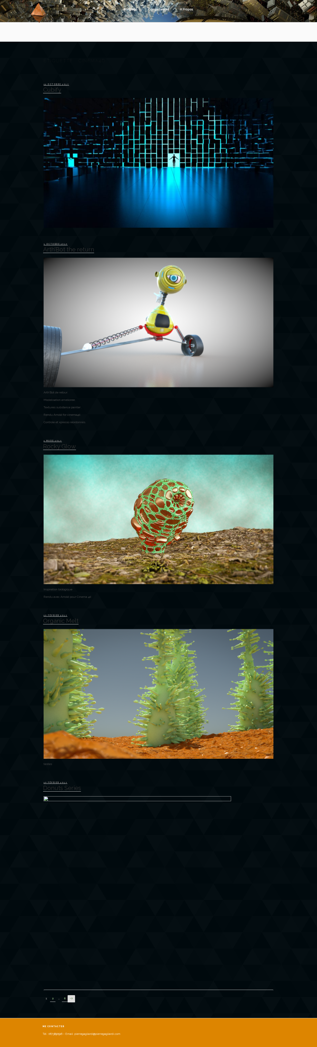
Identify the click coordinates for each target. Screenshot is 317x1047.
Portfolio (130, 9)
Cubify (52, 89)
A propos (186, 9)
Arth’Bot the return (68, 249)
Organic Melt (61, 620)
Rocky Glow (59, 446)
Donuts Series (62, 788)
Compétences (158, 9)
